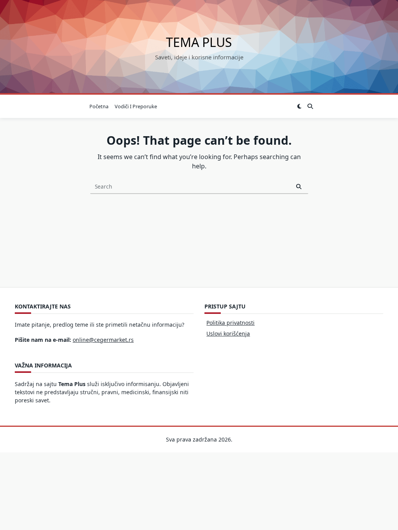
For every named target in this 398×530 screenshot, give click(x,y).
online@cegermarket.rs (103, 339)
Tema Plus (199, 42)
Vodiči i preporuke (136, 106)
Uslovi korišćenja (228, 333)
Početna (98, 106)
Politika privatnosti (230, 322)
